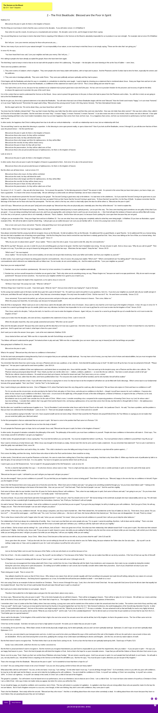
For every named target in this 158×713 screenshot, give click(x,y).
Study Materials (16, 702)
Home (6, 702)
